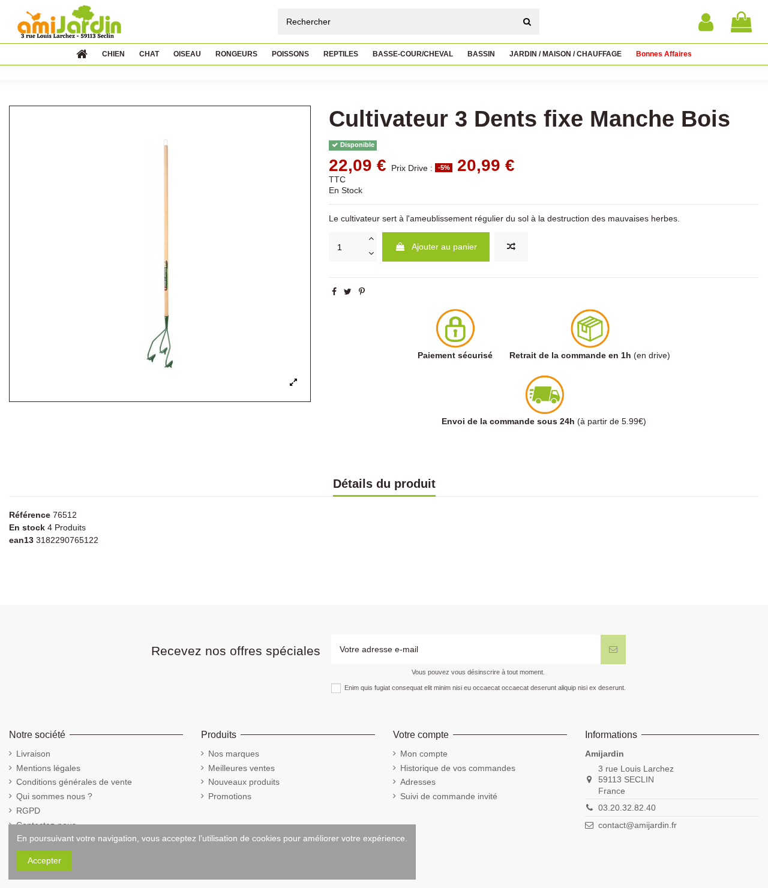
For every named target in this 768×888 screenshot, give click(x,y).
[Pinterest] (362, 291)
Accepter (44, 860)
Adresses (418, 782)
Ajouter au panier (444, 246)
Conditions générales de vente (74, 782)
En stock (27, 527)
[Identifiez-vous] (705, 21)
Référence (29, 515)
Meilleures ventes (241, 768)
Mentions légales (48, 768)
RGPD (28, 810)
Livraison (33, 753)
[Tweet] (348, 291)
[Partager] (334, 291)
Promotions (229, 796)
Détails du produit (384, 484)
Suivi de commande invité (448, 796)
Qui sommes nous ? (54, 796)
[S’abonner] (613, 649)
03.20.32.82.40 (627, 807)
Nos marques (233, 753)
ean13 (21, 540)
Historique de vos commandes (457, 768)
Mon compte (424, 753)
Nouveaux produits (244, 782)
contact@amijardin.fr (637, 825)
